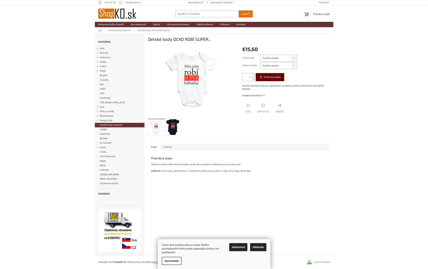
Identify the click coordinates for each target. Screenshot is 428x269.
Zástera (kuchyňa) (109, 183)
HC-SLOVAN (105, 143)
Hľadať (245, 13)
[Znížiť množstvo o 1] (254, 79)
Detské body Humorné (111, 125)
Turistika (104, 80)
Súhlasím (258, 247)
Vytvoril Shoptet (322, 262)
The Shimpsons (108, 156)
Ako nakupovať (196, 2)
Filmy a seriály (107, 111)
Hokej (103, 71)
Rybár (103, 165)
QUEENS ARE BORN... (110, 174)
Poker (103, 147)
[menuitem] (111, 24)
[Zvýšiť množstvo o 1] (254, 75)
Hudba (103, 62)
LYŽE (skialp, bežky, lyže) (112, 102)
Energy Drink (106, 120)
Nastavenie (172, 261)
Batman (103, 138)
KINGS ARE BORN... (109, 179)
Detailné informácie (252, 95)
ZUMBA (103, 129)
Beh (102, 84)
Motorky (104, 53)
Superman (105, 134)
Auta (102, 48)
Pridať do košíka (272, 77)
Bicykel (103, 75)
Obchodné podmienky (222, 2)
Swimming (105, 98)
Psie (102, 107)
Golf (102, 93)
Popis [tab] (154, 147)
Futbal (103, 66)
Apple (103, 161)
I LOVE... (103, 152)
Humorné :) (105, 57)
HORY (102, 89)
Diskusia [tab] (168, 147)
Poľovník (104, 170)
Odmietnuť (238, 247)
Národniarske (106, 116)
